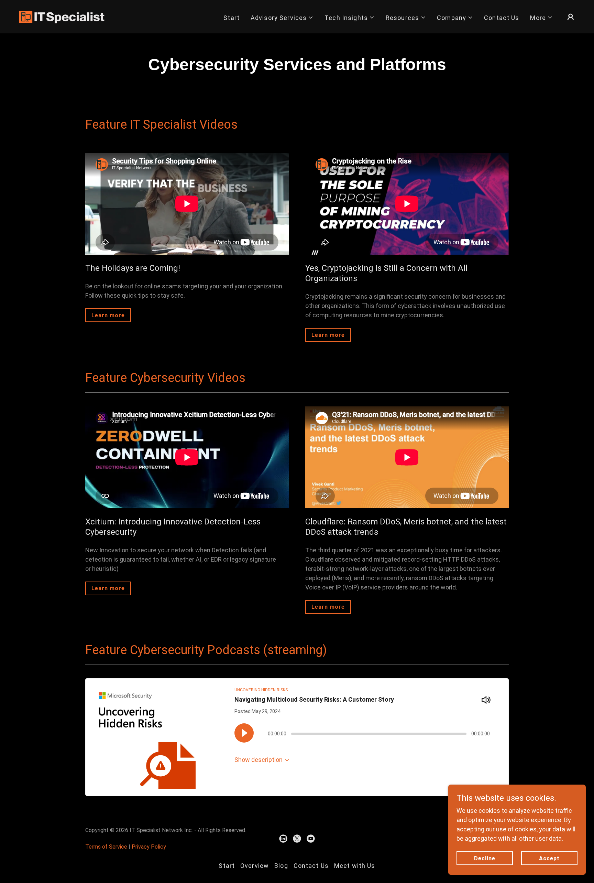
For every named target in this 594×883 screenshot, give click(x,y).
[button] (282, 17)
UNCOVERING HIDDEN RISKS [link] (261, 690)
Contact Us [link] (501, 17)
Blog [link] (281, 865)
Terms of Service (106, 846)
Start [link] (231, 17)
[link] (61, 16)
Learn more (108, 315)
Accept (549, 858)
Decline (484, 858)
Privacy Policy (149, 846)
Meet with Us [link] (354, 865)
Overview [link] (254, 865)
